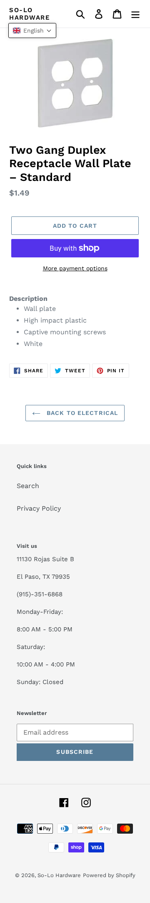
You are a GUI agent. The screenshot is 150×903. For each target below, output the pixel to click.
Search (28, 486)
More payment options (75, 268)
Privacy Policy (39, 508)
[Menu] (135, 14)
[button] (32, 30)
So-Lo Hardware (29, 13)
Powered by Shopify (109, 875)
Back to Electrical (81, 413)
